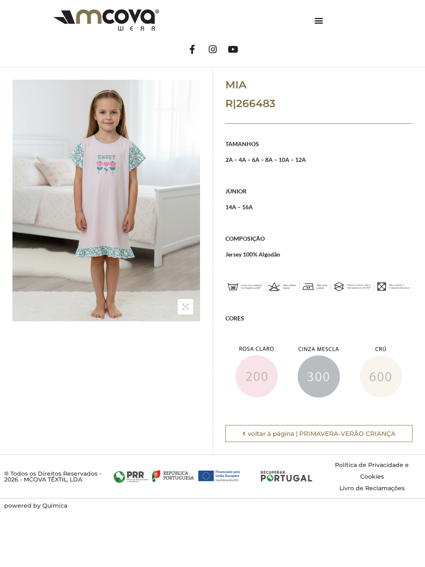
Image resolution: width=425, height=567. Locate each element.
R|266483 (250, 103)
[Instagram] (212, 49)
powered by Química (35, 505)
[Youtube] (233, 49)
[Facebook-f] (192, 49)
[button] (319, 20)
